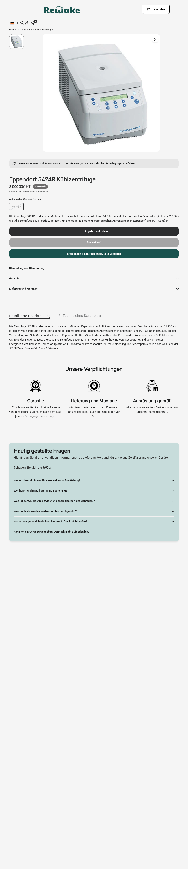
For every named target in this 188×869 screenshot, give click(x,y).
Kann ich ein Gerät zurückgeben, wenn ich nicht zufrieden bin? (51, 531)
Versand (13, 191)
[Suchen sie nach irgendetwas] (22, 23)
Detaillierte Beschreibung (29, 316)
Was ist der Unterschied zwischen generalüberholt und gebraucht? (54, 501)
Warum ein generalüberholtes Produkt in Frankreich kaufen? (50, 521)
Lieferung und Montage (23, 288)
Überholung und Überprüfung (26, 268)
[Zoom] (155, 39)
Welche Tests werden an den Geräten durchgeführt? (45, 511)
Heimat (13, 29)
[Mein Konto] (27, 23)
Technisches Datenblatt (82, 315)
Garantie (14, 278)
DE (17, 23)
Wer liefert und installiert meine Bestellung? (40, 490)
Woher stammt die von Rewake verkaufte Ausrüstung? (47, 480)
